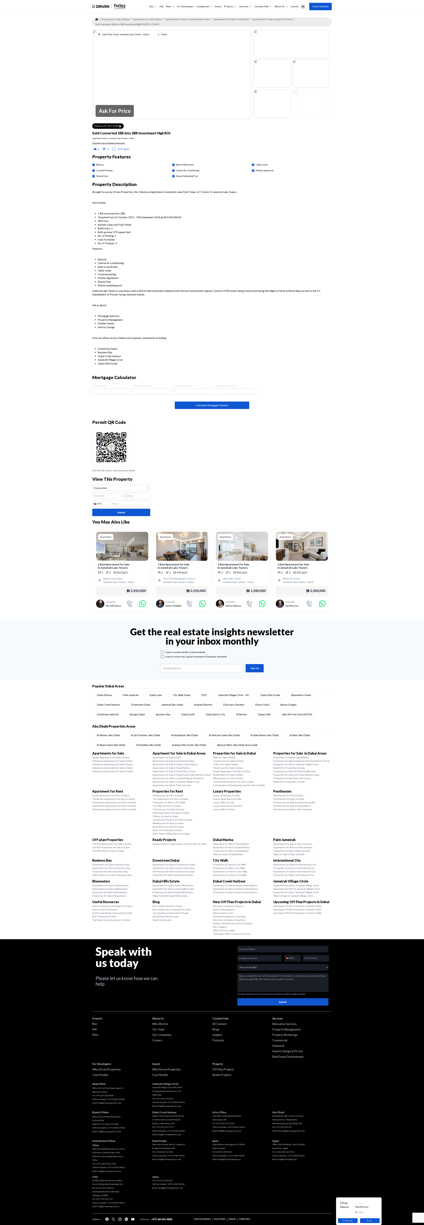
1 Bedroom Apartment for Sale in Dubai (112, 760)
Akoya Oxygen (288, 704)
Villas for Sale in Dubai (224, 757)
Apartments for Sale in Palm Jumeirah (172, 785)
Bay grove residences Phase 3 (228, 906)
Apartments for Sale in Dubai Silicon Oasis (174, 771)
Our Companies (162, 1035)
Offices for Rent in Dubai (165, 816)
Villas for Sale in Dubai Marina (228, 854)
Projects (229, 6)
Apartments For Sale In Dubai (147, 19)
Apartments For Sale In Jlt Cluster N (231, 19)
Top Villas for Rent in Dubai (167, 805)
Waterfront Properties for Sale (289, 781)
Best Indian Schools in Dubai (167, 906)
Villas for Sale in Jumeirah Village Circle (293, 895)
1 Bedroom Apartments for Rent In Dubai (113, 798)
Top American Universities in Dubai (171, 913)
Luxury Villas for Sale (223, 802)
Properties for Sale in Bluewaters (109, 895)
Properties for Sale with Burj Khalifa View (294, 771)
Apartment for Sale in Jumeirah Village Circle (296, 885)
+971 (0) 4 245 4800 (104, 1095)
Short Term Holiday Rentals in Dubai (171, 833)
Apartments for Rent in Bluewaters (110, 885)
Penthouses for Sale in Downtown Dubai (294, 802)
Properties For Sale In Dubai (115, 19)
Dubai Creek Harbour (108, 704)
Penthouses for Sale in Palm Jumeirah (292, 809)
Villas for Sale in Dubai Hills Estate (170, 895)
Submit (121, 512)
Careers (295, 6)
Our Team (158, 1029)
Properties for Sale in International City (293, 875)
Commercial (202, 6)
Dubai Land (155, 695)
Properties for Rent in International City (294, 868)
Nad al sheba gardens (224, 909)
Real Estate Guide (162, 920)
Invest (218, 6)
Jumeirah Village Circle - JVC (233, 695)
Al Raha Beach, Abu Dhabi (265, 735)
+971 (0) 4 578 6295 (164, 1099)
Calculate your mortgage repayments (108, 143)
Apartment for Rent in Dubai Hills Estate (173, 888)
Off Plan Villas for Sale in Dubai (108, 850)
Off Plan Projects (223, 1069)
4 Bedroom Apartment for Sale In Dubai (112, 771)
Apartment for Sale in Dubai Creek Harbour (235, 885)
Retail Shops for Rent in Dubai (168, 826)
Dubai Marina (104, 695)
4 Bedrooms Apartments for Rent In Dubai (114, 809)
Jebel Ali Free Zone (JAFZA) (297, 714)
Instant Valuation (320, 6)
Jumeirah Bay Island (172, 704)
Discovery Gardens (233, 704)
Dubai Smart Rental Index (166, 916)
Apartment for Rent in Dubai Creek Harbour (235, 888)
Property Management (286, 1029)
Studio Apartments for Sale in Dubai (110, 757)
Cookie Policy (244, 1219)
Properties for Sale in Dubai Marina (291, 757)
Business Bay (163, 714)
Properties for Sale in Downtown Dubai (173, 875)
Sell (161, 6)
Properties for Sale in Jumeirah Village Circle (296, 764)
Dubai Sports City (215, 714)
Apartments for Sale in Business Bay (111, 864)
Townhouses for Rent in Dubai (168, 809)
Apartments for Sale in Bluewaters (110, 888)
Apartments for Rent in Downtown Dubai (174, 864)
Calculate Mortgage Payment (212, 405)
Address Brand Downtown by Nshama (232, 923)
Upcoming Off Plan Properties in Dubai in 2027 (297, 909)
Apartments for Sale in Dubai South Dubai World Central (182, 774)
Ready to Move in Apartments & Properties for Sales (180, 843)
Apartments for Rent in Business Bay (111, 868)
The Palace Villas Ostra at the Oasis (231, 933)
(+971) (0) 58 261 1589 (106, 1164)
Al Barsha (241, 714)
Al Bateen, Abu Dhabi (108, 735)
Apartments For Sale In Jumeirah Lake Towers (188, 19)
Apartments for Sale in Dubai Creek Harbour (175, 764)
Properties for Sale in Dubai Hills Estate (173, 892)
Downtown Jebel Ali (108, 714)
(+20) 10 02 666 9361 (285, 1152)
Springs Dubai (137, 714)
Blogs (215, 1029)
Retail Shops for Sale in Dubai (228, 774)
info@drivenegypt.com (287, 1159)
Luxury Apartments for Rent (227, 805)
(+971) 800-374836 (116, 1099)
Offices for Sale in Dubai (225, 764)
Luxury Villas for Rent (224, 809)
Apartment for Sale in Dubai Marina (231, 843)
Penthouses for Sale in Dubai (228, 767)
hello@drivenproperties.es (229, 1159)
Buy (152, 6)
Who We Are (160, 1024)
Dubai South (188, 714)
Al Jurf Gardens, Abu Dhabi (145, 735)
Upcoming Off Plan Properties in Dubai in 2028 (297, 913)
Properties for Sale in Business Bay (110, 871)
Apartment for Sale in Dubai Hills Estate (173, 885)
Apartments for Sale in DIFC (167, 757)
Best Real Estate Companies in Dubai (172, 909)
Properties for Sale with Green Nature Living (296, 774)
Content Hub (261, 6)
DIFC (204, 695)
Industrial (278, 1045)
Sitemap (232, 1219)
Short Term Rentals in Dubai (167, 830)
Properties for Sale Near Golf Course (292, 778)
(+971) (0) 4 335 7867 (225, 1123)
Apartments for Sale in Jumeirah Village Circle (176, 781)
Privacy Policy (220, 1219)
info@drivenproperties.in (108, 1206)
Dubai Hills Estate (270, 695)
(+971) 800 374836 (116, 1167)
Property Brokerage (284, 1035)
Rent (168, 6)
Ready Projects (221, 1075)
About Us (279, 6)
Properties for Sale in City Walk (229, 868)
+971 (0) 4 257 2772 (164, 1127)
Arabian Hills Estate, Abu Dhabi (189, 744)
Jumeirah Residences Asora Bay (229, 916)
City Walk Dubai (181, 695)
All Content (219, 1024)
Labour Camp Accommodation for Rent (112, 906)
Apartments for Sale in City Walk (229, 875)
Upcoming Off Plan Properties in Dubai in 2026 (297, 906)
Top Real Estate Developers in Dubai (111, 920)
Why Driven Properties (106, 1069)
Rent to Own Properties (104, 909)
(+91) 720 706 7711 (104, 1199)
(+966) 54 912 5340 (164, 1152)
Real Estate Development (288, 1056)
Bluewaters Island (301, 695)
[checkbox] (162, 652)
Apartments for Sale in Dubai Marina (171, 767)
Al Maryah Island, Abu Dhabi (224, 735)
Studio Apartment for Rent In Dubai (110, 795)
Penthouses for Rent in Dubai (168, 795)
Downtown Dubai (140, 704)
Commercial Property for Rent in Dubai (172, 819)
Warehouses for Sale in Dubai (228, 778)
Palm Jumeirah (130, 695)
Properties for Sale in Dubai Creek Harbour (235, 892)
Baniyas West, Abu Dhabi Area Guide (237, 744)
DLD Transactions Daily (104, 916)
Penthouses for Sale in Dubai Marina (292, 805)
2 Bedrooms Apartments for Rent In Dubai (114, 802)
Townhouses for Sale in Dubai (228, 760)
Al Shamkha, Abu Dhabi (148, 744)
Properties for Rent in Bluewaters (109, 892)
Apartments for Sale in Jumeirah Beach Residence (178, 778)
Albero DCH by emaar (224, 930)
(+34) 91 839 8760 (224, 1152)
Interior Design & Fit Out (287, 1051)
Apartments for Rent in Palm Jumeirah (293, 847)
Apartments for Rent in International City (294, 864)
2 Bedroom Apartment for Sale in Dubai (112, 764)
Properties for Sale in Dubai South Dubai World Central (301, 760)
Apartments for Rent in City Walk (230, 871)
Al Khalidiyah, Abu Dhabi (184, 735)
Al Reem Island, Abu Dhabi (111, 744)
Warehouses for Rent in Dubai (168, 823)
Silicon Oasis (262, 704)
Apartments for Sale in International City (294, 871)
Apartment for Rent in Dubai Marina (231, 847)
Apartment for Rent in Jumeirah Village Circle (296, 888)
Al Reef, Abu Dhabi (300, 735)
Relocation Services (284, 1024)
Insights (217, 1035)
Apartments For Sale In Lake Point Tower (272, 19)
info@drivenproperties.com (109, 1103)
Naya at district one (223, 913)
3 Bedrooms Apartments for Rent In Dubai (114, 805)
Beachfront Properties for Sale (289, 767)
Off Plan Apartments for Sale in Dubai (111, 843)
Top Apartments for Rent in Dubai (170, 798)
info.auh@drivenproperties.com (291, 1131)
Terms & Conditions (202, 1219)
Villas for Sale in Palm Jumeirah (289, 854)
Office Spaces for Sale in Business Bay (112, 875)
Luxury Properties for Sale (226, 795)
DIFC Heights (220, 926)
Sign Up (255, 668)
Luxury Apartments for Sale (227, 798)
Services (243, 6)
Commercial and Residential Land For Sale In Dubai (239, 785)
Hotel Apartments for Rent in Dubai (171, 812)
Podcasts (218, 1040)
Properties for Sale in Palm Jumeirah (291, 850)
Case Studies (100, 1075)
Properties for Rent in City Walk (169, 802)
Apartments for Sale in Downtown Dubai (173, 760)
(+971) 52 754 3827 (164, 1180)
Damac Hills (264, 714)
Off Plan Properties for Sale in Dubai (111, 847)
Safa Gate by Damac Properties (229, 920)
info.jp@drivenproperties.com (170, 1188)
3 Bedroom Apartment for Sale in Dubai (112, 767)
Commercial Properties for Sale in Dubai (233, 781)
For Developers (185, 6)
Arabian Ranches (203, 704)
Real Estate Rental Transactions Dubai (112, 913)
